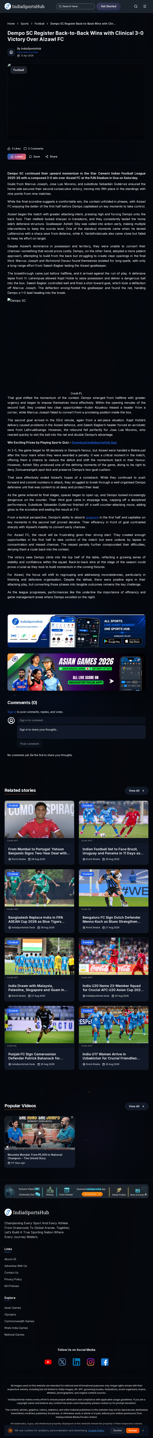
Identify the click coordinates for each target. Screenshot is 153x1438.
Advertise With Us (15, 1265)
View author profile (27, 52)
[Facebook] (104, 1362)
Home (11, 23)
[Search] (136, 6)
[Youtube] (48, 1362)
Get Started (108, 6)
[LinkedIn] (76, 1362)
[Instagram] (90, 1362)
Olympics (10, 1314)
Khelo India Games (16, 1327)
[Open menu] (145, 6)
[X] (62, 1362)
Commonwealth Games (19, 1321)
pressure (92, 517)
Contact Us (11, 1272)
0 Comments (35, 148)
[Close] (143, 1430)
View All (134, 790)
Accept (133, 1430)
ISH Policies (11, 1286)
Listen (19, 156)
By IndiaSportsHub (29, 48)
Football (39, 23)
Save (36, 156)
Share (53, 156)
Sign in (11, 711)
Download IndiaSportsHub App (94, 442)
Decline (117, 1430)
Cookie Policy (96, 1430)
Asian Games (12, 1307)
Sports (25, 23)
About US (10, 1259)
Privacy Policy (13, 1279)
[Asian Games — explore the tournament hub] (76, 672)
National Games (14, 1334)
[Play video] (39, 1133)
